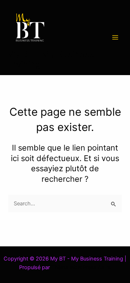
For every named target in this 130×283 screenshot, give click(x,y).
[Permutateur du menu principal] (115, 37)
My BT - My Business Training (50, 59)
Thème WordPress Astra (81, 267)
